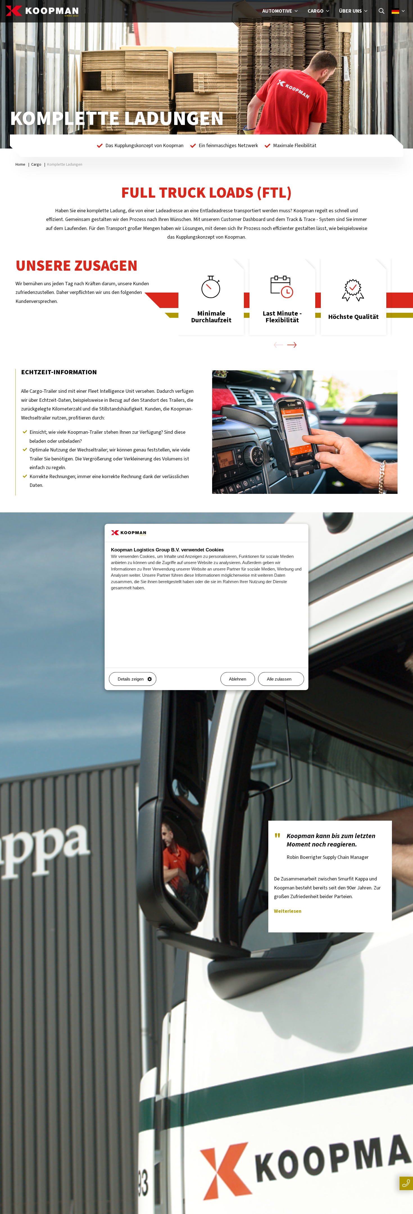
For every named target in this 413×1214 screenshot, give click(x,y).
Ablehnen (237, 679)
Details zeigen (131, 679)
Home (20, 164)
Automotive (277, 11)
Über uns (351, 11)
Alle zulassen (279, 679)
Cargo (316, 11)
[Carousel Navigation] (285, 346)
